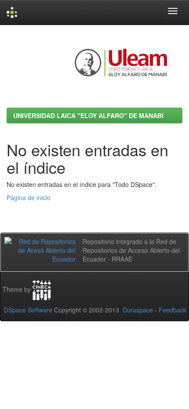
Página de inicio (29, 197)
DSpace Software (28, 309)
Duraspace (138, 309)
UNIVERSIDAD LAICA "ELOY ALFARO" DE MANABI (88, 115)
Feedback (172, 309)
